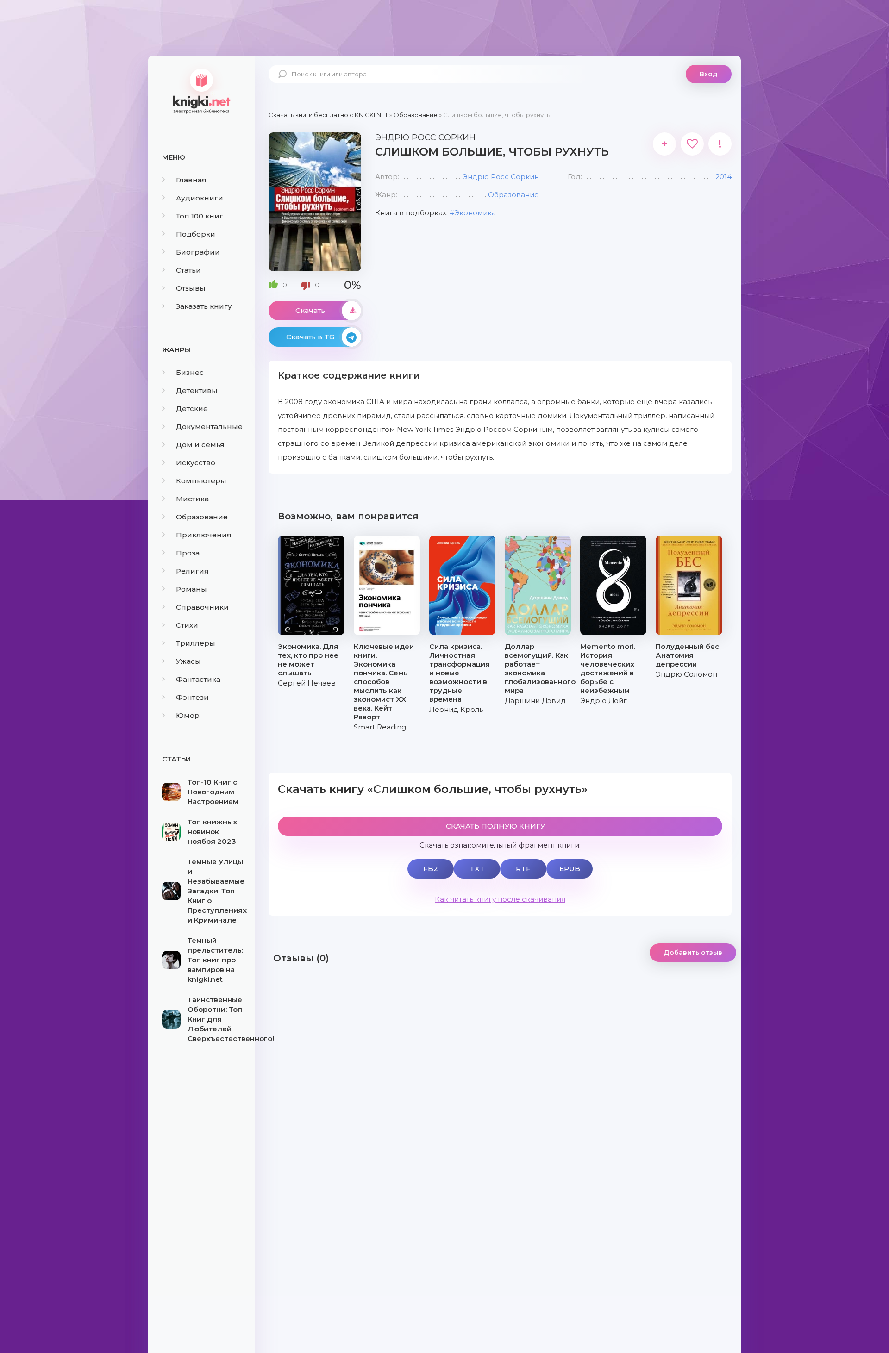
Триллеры (195, 643)
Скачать (310, 310)
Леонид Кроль (456, 709)
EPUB (569, 868)
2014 (723, 176)
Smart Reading (380, 727)
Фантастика (198, 679)
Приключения (204, 534)
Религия (192, 571)
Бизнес (190, 372)
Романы (191, 589)
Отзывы (191, 288)
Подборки (195, 234)
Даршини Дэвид (535, 700)
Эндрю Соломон (686, 674)
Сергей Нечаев (307, 683)
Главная (191, 179)
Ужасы (188, 661)
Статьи (188, 270)
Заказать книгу (204, 306)
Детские (192, 408)
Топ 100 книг (199, 216)
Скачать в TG (310, 336)
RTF (523, 868)
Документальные (209, 426)
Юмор (188, 715)
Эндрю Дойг (603, 700)
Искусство (195, 462)
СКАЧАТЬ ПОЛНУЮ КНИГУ (495, 826)
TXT (477, 868)
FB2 (430, 868)
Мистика (192, 498)
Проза (188, 553)
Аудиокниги (199, 197)
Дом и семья (200, 444)
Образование (202, 516)
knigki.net (201, 90)
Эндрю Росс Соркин (501, 176)
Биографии (198, 252)
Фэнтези (192, 697)
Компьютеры (201, 480)
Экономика (475, 212)
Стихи (187, 625)
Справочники (202, 607)
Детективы (197, 390)
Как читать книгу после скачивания (500, 899)
